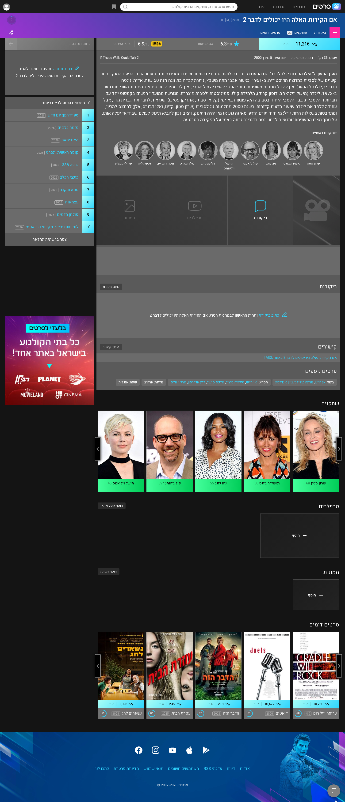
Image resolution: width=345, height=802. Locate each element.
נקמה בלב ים (68, 128)
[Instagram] (155, 750)
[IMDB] (156, 44)
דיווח (231, 769)
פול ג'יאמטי (172, 483)
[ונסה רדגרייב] (165, 142)
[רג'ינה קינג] (207, 142)
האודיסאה (69, 140)
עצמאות (71, 202)
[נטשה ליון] (144, 142)
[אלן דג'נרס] (186, 142)
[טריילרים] (195, 178)
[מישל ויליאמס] (229, 142)
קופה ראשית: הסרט (62, 152)
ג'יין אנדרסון (196, 382)
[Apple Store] (189, 750)
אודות (245, 769)
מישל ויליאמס (123, 483)
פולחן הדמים (67, 214)
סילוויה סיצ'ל (235, 382)
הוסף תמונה (108, 571)
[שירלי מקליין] (123, 142)
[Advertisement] (218, 261)
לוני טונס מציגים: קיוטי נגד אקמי (52, 227)
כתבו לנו (102, 769)
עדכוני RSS (213, 769)
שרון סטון (318, 483)
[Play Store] (206, 750)
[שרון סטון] (313, 142)
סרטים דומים (270, 32)
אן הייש (251, 382)
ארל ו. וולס (178, 382)
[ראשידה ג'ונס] (292, 142)
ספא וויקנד (69, 190)
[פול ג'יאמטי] (250, 142)
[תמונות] (129, 178)
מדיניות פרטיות (126, 769)
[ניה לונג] (271, 142)
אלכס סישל (215, 382)
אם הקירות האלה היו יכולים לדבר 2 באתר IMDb (300, 357)
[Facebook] (139, 750)
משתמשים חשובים (183, 769)
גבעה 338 (70, 165)
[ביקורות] (260, 178)
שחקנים (297, 32)
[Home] (327, 7)
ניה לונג (221, 483)
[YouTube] (172, 750)
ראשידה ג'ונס (269, 483)
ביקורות (320, 32)
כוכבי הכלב (69, 177)
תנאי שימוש (153, 769)
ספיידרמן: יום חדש (62, 115)
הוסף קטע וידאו (111, 505)
